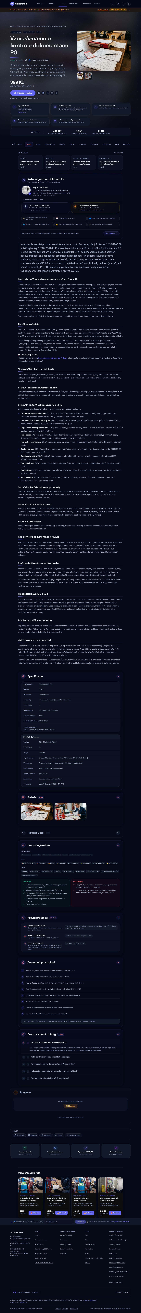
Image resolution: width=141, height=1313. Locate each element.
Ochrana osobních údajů (118, 1240)
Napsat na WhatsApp (118, 9)
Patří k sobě (17, 144)
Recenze (127, 144)
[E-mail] (52, 93)
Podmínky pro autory (116, 1267)
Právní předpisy (90, 1244)
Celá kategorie (118, 153)
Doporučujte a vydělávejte (94, 1258)
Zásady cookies (114, 1244)
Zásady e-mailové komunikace (119, 1221)
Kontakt (97, 4)
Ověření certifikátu (66, 1249)
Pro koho (82, 144)
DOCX (41, 689)
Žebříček (63, 1253)
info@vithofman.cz (115, 1282)
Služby (39, 4)
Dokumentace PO (45, 684)
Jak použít (107, 144)
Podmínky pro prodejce (117, 1262)
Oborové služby (40, 1258)
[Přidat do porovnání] (39, 1185)
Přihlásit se (70, 1106)
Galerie (62, 144)
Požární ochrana (41, 1240)
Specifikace (50, 144)
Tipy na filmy (89, 1249)
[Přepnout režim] (118, 4)
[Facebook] (39, 93)
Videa (87, 1240)
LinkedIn (34, 1135)
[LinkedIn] (43, 93)
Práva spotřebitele (115, 1258)
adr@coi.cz (23, 1302)
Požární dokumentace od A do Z (52, 358)
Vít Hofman (16, 1232)
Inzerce (86, 4)
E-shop (62, 4)
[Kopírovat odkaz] (56, 93)
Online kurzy (64, 1240)
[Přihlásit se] (129, 4)
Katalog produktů (66, 1235)
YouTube (65, 1308)
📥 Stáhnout (35, 1213)
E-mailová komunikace (117, 1276)
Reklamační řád (114, 1249)
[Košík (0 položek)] (123, 4)
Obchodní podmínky (116, 1235)
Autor (29, 144)
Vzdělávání (73, 4)
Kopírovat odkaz (75, 1135)
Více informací (103, 9)
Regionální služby (41, 1253)
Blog (86, 1235)
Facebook (20, 1135)
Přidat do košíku (24, 93)
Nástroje (51, 4)
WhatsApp (47, 1135)
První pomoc (39, 1244)
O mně (87, 1253)
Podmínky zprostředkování (118, 1272)
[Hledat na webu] (112, 4)
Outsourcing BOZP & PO (43, 1249)
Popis (38, 144)
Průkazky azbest (65, 1244)
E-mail (60, 1135)
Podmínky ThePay (122, 1292)
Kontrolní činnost (29, 26)
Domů (12, 26)
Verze (72, 144)
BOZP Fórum (74, 1308)
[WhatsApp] (47, 93)
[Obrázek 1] (80, 76)
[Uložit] (35, 1181)
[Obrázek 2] (89, 76)
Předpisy (94, 144)
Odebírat (80, 1222)
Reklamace (113, 1253)
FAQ (117, 144)
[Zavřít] (129, 1222)
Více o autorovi (110, 233)
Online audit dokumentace (44, 1262)
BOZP (37, 1235)
